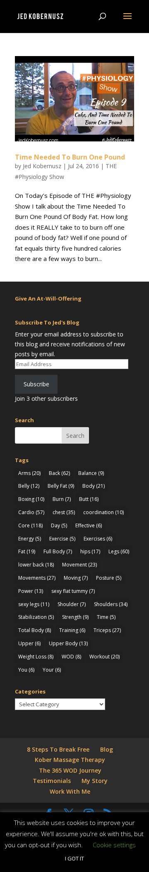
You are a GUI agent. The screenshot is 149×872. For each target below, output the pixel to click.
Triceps (107, 630)
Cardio (31, 512)
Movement (79, 564)
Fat (26, 551)
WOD (71, 656)
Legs (118, 551)
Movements (36, 577)
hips (90, 551)
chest (64, 512)
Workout (104, 656)
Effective (88, 525)
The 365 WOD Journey (70, 770)
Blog (106, 749)
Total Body (34, 630)
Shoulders (110, 604)
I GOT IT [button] (74, 858)
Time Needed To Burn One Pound (70, 157)
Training (72, 630)
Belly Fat (61, 485)
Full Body (57, 551)
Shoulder (72, 604)
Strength (75, 617)
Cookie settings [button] (114, 845)
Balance (91, 473)
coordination (103, 512)
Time (106, 617)
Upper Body (68, 643)
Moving (76, 577)
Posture (108, 577)
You (26, 669)
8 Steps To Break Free (58, 749)
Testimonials (52, 781)
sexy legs (33, 604)
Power (30, 591)
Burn (62, 499)
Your (52, 669)
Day (59, 525)
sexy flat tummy (73, 591)
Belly (28, 485)
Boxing (31, 499)
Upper (29, 643)
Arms (29, 473)
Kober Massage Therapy (70, 760)
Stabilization (36, 617)
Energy (29, 538)
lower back (36, 564)
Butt (89, 499)
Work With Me (70, 791)
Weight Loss (35, 656)
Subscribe (36, 384)
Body (93, 485)
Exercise (62, 538)
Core (30, 525)
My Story (95, 781)
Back (59, 473)
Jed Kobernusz (42, 166)
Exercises (98, 538)
